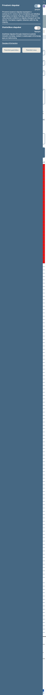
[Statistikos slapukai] (37, 28)
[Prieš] (44, 162)
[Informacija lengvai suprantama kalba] (44, 6)
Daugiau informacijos (10, 43)
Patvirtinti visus (31, 50)
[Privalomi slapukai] (37, 6)
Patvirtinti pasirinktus (11, 50)
